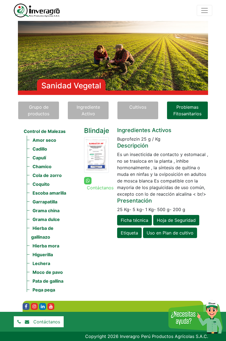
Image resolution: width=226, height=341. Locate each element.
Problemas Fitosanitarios (187, 110)
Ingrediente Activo (88, 110)
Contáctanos (46, 321)
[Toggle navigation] (204, 10)
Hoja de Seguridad (176, 220)
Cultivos (137, 107)
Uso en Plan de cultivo (170, 233)
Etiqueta (129, 233)
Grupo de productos (38, 110)
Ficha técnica (134, 220)
